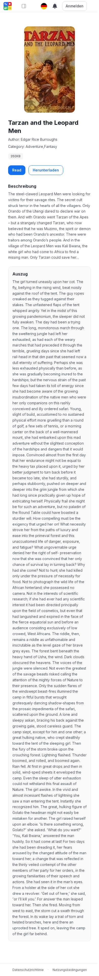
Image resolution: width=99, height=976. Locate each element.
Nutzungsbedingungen (70, 970)
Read (16, 170)
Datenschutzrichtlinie (28, 970)
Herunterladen (46, 170)
